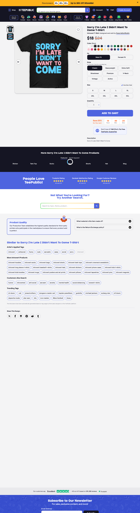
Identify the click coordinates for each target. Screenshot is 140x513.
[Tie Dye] (128, 49)
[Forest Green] (118, 46)
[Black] (95, 46)
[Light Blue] (105, 46)
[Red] (131, 46)
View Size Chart (127, 85)
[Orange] (98, 49)
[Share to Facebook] (15, 316)
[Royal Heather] (118, 49)
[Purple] (111, 49)
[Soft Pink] (89, 49)
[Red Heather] (121, 49)
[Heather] (92, 46)
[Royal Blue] (108, 46)
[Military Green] (121, 46)
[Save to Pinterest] (26, 316)
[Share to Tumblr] (38, 316)
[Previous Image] (18, 62)
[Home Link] (26, 10)
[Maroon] (128, 46)
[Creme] (105, 49)
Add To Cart (110, 113)
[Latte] (108, 49)
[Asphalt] (125, 49)
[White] (89, 46)
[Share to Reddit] (32, 316)
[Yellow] (102, 49)
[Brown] (95, 49)
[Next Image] (78, 62)
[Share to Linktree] (20, 316)
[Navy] (102, 46)
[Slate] (111, 46)
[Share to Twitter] (9, 316)
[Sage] (125, 46)
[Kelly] (115, 46)
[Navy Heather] (115, 49)
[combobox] (61, 10)
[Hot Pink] (92, 49)
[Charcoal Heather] (98, 46)
